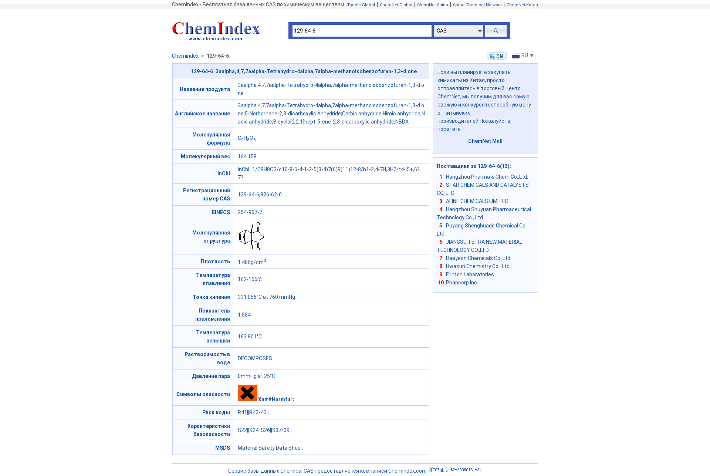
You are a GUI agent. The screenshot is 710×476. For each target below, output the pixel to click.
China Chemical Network (477, 5)
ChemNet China (432, 5)
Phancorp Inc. (462, 283)
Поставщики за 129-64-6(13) (473, 166)
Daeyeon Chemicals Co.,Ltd (478, 258)
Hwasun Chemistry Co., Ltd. (478, 266)
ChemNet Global (396, 5)
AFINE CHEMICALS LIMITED (477, 201)
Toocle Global (361, 5)
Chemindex (185, 56)
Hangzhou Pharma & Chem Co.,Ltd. (487, 177)
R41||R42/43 (252, 412)
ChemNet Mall (485, 141)
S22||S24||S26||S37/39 (264, 430)
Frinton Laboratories (470, 274)
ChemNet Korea (522, 5)
